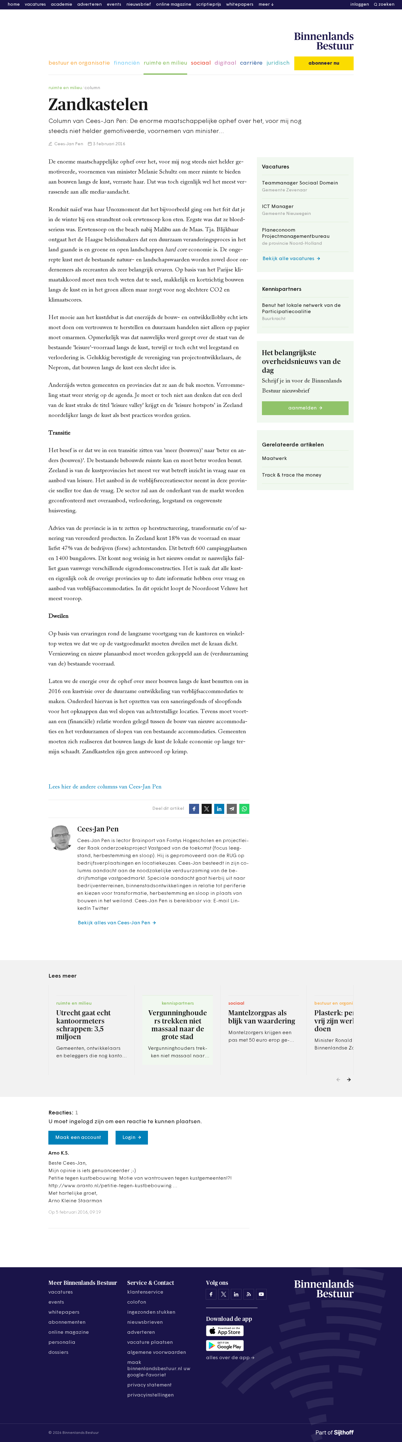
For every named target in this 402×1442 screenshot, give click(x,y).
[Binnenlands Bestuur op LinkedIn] (236, 1294)
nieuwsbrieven (145, 1322)
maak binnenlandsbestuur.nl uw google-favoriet (158, 1369)
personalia (61, 1342)
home (14, 4)
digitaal (225, 63)
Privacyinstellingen (150, 1395)
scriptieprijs (208, 4)
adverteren (89, 4)
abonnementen (66, 1322)
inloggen (359, 4)
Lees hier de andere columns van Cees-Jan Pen (104, 787)
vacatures (35, 4)
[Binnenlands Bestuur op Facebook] (211, 1294)
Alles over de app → (230, 1357)
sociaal (201, 63)
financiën (127, 63)
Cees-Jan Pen (68, 144)
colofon (136, 1302)
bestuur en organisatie (79, 63)
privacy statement (149, 1385)
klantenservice (145, 1292)
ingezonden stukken (151, 1312)
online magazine (173, 4)
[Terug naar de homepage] (324, 41)
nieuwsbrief (138, 4)
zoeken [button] (386, 4)
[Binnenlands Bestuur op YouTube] (261, 1294)
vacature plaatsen (150, 1342)
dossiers (58, 1352)
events (114, 4)
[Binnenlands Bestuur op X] (224, 1294)
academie (61, 4)
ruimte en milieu (165, 63)
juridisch (278, 63)
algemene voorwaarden (156, 1352)
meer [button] (264, 4)
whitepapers (239, 4)
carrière (251, 63)
